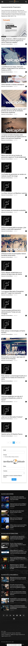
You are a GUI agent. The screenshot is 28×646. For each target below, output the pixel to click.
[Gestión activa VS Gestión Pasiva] (14, 427)
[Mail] (13, 615)
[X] (23, 615)
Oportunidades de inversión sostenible (13, 210)
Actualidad (4, 36)
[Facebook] (3, 615)
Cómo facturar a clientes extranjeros (12, 84)
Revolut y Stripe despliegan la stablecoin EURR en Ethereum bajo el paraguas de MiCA (18, 545)
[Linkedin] (10, 615)
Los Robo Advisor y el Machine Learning (14, 193)
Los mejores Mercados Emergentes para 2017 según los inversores (12, 292)
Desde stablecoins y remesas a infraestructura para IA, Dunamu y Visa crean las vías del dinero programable (18, 552)
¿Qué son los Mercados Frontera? (11, 417)
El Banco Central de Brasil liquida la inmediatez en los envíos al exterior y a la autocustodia (18, 607)
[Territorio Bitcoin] (14, 1)
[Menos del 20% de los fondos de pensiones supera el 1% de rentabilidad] (14, 149)
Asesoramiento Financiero (13, 5)
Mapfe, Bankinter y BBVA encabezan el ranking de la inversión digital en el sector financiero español (13, 40)
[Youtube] (14, 618)
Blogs (6, 5)
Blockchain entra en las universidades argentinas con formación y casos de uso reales (18, 579)
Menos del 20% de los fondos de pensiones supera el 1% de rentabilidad (13, 156)
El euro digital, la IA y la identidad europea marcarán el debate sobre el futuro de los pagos (18, 498)
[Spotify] (17, 615)
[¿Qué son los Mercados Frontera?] (14, 410)
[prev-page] (8, 442)
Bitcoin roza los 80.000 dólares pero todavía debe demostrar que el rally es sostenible (18, 559)
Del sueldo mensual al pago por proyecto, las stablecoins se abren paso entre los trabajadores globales (18, 586)
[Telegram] (20, 615)
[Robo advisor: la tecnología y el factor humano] (14, 324)
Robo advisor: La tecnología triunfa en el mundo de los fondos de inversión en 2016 (14, 377)
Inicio (2, 5)
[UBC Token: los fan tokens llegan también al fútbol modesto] (5, 513)
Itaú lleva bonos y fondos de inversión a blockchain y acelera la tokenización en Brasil (18, 600)
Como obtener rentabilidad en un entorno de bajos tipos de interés (11, 273)
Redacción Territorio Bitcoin (7, 44)
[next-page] (19, 442)
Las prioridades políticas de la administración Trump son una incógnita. (11, 311)
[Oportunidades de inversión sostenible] (14, 203)
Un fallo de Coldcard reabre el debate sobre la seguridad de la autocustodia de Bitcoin (18, 593)
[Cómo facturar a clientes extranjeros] (14, 79)
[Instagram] (7, 615)
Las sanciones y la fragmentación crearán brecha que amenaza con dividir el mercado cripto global (17, 537)
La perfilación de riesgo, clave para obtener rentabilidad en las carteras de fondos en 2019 (13, 68)
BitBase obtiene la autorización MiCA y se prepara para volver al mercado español (18, 526)
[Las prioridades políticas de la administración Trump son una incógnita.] (14, 303)
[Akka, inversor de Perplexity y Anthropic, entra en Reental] (5, 520)
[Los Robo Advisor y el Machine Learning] (14, 186)
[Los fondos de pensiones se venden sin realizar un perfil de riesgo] (14, 167)
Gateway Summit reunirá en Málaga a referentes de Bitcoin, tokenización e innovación (18, 505)
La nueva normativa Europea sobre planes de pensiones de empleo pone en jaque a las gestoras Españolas (13, 136)
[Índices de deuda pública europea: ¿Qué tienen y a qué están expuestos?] (14, 221)
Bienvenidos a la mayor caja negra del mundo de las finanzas (13, 357)
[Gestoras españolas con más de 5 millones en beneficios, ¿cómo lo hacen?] (14, 390)
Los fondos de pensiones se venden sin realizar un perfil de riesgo (13, 175)
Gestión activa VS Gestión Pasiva (11, 434)
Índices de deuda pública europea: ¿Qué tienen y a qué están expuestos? (13, 228)
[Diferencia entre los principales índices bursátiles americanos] (14, 243)
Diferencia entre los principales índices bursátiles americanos (13, 254)
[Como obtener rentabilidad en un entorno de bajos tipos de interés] (14, 266)
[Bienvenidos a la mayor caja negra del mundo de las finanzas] (14, 346)
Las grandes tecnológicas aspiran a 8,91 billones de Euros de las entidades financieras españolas (14, 110)
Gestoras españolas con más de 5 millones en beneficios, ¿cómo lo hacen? (12, 398)
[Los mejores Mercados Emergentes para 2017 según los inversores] (14, 285)
